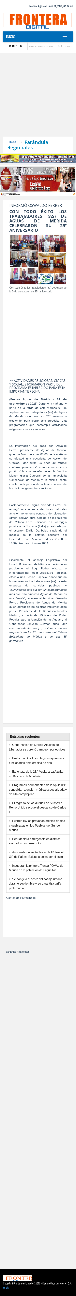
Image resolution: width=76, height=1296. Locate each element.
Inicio (10, 36)
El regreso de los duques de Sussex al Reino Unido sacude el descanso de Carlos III (37, 807)
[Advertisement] (38, 96)
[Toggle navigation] (65, 36)
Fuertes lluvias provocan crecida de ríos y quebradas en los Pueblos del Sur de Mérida (37, 825)
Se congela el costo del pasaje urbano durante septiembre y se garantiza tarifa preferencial (35, 883)
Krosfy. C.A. (66, 1283)
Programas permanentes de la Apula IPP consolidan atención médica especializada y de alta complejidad (38, 789)
